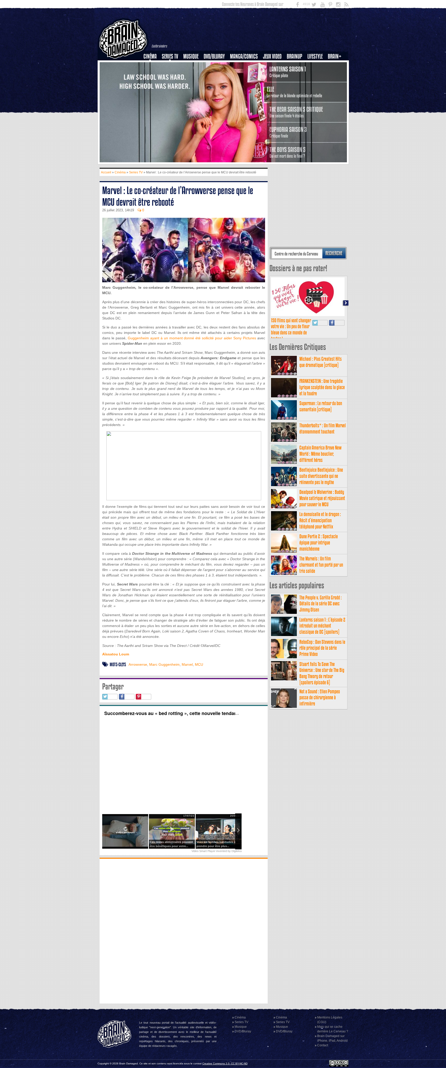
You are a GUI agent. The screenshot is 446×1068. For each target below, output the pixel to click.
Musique (190, 56)
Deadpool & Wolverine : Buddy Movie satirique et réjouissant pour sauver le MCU (322, 498)
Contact (322, 1045)
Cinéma (150, 56)
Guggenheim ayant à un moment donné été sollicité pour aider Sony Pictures (192, 338)
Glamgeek (316, 74)
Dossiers (152, 74)
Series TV (170, 56)
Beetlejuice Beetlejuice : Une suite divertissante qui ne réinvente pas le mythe (321, 476)
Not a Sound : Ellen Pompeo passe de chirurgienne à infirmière (319, 697)
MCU (199, 664)
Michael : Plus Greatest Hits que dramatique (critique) (320, 362)
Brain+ (334, 56)
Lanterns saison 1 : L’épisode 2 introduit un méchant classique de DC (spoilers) (322, 626)
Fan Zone (336, 65)
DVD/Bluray (214, 56)
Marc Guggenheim (164, 664)
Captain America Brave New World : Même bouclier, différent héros (320, 454)
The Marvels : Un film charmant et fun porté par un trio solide (321, 565)
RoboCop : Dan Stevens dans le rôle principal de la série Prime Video (322, 648)
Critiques (152, 65)
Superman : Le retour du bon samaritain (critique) (320, 406)
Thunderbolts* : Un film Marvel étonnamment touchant (322, 428)
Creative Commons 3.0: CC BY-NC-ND (225, 1063)
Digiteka (237, 851)
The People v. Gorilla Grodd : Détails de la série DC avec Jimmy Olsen (320, 604)
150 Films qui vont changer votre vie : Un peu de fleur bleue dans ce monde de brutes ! (291, 329)
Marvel (187, 664)
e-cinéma (152, 83)
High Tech (316, 83)
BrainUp (294, 56)
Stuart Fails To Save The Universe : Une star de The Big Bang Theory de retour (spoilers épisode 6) (321, 673)
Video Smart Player (204, 851)
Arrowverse (138, 664)
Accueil (106, 172)
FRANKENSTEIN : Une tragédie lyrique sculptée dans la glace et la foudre (322, 387)
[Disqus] (183, 930)
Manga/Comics (244, 56)
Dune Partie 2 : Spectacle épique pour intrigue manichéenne (318, 542)
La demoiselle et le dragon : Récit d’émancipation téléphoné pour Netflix (320, 520)
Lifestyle (315, 56)
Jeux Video (272, 56)
